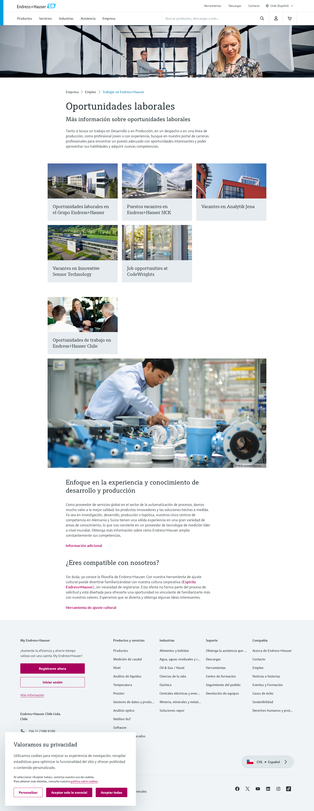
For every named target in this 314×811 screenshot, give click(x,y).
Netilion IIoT (122, 719)
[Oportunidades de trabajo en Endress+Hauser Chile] (112, 330)
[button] (52, 668)
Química (166, 685)
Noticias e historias (266, 676)
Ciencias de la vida (173, 676)
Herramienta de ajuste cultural (91, 607)
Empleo (90, 92)
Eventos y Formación (267, 685)
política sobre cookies (84, 781)
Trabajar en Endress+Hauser (123, 92)
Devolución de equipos (222, 693)
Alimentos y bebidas (174, 650)
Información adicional (84, 545)
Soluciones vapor (172, 710)
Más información (32, 695)
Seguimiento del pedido (223, 685)
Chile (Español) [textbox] (279, 6)
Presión (118, 693)
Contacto (254, 6)
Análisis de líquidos (127, 676)
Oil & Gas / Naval (172, 668)
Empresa (72, 92)
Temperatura (122, 685)
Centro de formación (221, 676)
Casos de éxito (262, 693)
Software (119, 727)
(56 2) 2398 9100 (42, 731)
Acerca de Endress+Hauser (272, 650)
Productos (120, 650)
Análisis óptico (124, 710)
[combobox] (282, 6)
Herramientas (212, 6)
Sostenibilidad (262, 702)
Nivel (116, 668)
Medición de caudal (127, 659)
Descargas (235, 6)
